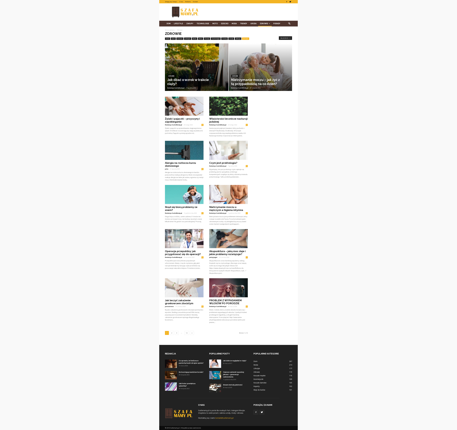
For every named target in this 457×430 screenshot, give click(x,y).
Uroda (253, 24)
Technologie (203, 24)
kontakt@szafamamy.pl (224, 418)
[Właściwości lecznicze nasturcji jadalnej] (228, 106)
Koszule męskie (259, 375)
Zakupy (189, 24)
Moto (215, 24)
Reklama (188, 1)
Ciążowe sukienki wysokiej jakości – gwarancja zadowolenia (233, 374)
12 (187, 333)
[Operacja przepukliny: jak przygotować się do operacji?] (184, 238)
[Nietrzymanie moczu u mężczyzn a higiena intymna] (228, 194)
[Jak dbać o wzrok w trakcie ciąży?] (196, 70)
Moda (234, 24)
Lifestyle (178, 24)
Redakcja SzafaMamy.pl (175, 88)
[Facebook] (286, 1)
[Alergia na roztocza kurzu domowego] (184, 150)
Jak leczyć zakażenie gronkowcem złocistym (179, 302)
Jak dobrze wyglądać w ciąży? (234, 361)
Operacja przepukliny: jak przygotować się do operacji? (183, 253)
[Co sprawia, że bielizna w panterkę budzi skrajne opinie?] (171, 364)
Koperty (256, 386)
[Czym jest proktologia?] (228, 150)
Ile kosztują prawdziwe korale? (191, 372)
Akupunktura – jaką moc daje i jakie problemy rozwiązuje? (227, 253)
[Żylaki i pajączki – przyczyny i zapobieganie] (184, 106)
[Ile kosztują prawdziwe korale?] (171, 375)
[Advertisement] (248, 12)
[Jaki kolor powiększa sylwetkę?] (171, 386)
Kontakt (195, 1)
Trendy (243, 24)
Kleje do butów (259, 390)
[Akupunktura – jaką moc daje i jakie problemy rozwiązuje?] (228, 238)
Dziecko (224, 24)
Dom (169, 24)
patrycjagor (213, 257)
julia (166, 169)
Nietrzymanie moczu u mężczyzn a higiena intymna (226, 208)
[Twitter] (290, 1)
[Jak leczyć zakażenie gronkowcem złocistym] (184, 287)
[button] (289, 23)
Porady (276, 24)
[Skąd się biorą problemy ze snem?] (184, 194)
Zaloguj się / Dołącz (171, 1)
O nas (181, 1)
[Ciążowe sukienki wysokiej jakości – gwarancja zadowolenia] (215, 375)
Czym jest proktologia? (223, 162)
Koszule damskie (259, 383)
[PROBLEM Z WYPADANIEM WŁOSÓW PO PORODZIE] (228, 287)
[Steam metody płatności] (215, 388)
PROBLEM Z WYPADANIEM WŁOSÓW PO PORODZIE (225, 302)
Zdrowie (264, 24)
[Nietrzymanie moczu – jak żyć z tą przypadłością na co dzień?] (260, 70)
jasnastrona (169, 306)
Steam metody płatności (232, 385)
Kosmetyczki (258, 379)
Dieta (167, 39)
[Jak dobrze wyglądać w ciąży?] (215, 364)
